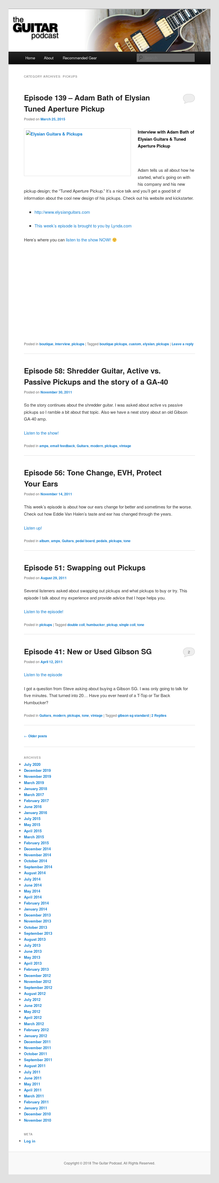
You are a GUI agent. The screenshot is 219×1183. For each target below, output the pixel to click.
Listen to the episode (43, 674)
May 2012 (32, 1011)
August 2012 (35, 993)
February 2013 (36, 969)
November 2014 (37, 854)
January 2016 (35, 812)
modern (96, 445)
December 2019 (37, 770)
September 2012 (38, 987)
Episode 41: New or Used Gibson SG (88, 651)
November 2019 (37, 776)
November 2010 (37, 1120)
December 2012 (37, 975)
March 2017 (34, 794)
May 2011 (32, 1084)
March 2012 (34, 1023)
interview (62, 343)
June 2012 (33, 1005)
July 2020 (32, 764)
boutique (46, 343)
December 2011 (37, 1041)
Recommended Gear (80, 57)
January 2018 (35, 788)
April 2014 (33, 897)
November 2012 (37, 981)
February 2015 (36, 842)
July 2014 (32, 879)
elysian (149, 343)
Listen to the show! (41, 433)
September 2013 (38, 933)
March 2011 (34, 1096)
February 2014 (36, 903)
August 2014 (35, 872)
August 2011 (35, 1065)
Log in (29, 1141)
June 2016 (33, 806)
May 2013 (32, 957)
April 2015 (33, 830)
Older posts (35, 735)
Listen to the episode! (43, 611)
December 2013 (37, 915)
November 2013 (37, 921)
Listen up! (33, 528)
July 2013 (32, 945)
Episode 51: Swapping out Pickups (84, 567)
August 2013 (35, 939)
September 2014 (38, 866)
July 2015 (32, 818)
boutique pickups (113, 343)
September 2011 (38, 1059)
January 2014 (35, 909)
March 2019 (34, 782)
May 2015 (32, 824)
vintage (125, 445)
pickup (112, 624)
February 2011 (36, 1102)
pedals (101, 540)
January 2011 (35, 1108)
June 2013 (33, 951)
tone (127, 540)
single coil (127, 624)
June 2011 (33, 1078)
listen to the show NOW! (89, 240)
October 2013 (35, 927)
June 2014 (33, 885)
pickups (78, 343)
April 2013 (33, 963)
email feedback (62, 445)
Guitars (83, 445)
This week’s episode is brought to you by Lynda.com (83, 226)
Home (30, 57)
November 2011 (37, 1047)
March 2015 (34, 836)
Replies (159, 715)
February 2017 (36, 800)
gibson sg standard (133, 715)
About (49, 57)
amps (43, 445)
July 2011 (32, 1072)
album (44, 540)
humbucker (95, 624)
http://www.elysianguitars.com (62, 212)
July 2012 (32, 999)
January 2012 (35, 1035)
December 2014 (37, 848)
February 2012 (36, 1029)
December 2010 (37, 1114)
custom (135, 343)
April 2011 (33, 1090)
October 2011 (35, 1053)
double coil (76, 624)
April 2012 (33, 1017)
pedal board (85, 540)
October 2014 (35, 860)
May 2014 (32, 891)
